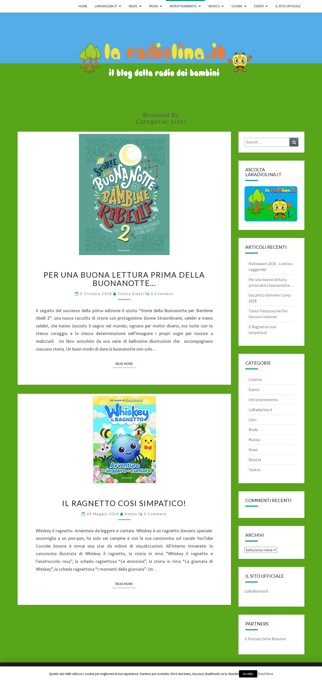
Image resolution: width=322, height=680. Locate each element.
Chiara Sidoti (131, 294)
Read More (125, 363)
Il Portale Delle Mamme (265, 638)
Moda (253, 429)
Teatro (254, 469)
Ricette (255, 459)
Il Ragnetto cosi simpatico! (124, 503)
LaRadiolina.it (260, 409)
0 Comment (162, 294)
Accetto (248, 674)
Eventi (254, 389)
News (253, 449)
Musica (254, 439)
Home (82, 6)
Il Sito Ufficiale (288, 6)
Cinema (255, 379)
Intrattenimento (263, 399)
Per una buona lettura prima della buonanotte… (124, 278)
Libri (252, 419)
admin (131, 514)
